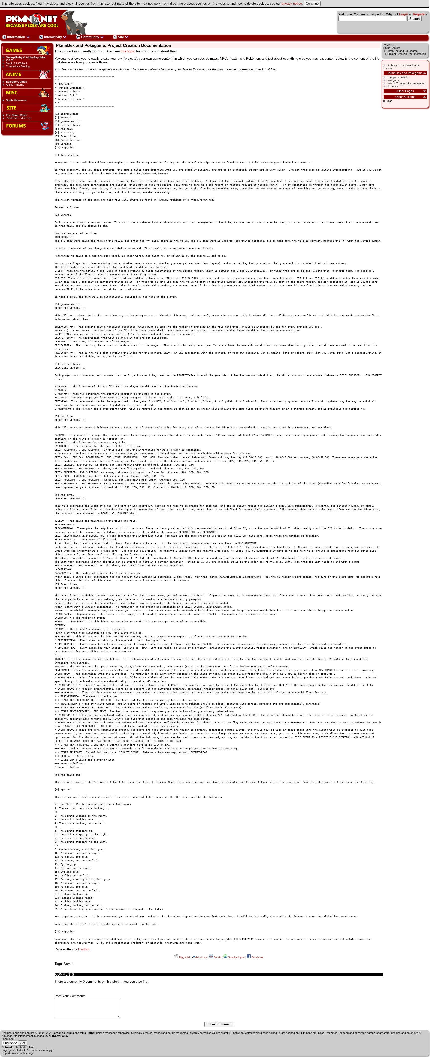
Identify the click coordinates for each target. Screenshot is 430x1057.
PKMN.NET (390, 44)
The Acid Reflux (23, 1047)
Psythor (83, 949)
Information (16, 37)
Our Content (392, 47)
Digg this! (184, 957)
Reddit (217, 957)
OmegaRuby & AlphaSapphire (25, 57)
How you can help (397, 77)
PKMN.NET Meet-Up (18, 118)
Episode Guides (16, 81)
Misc (389, 100)
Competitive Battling (18, 66)
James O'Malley (189, 1032)
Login (403, 14)
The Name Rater (16, 115)
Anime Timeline (15, 84)
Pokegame (393, 80)
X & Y (9, 60)
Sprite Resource (16, 100)
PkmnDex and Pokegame (402, 50)
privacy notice (292, 3)
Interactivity (53, 37)
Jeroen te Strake (63, 1032)
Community (90, 37)
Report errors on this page (18, 1053)
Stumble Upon (236, 957)
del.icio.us (201, 957)
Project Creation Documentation (406, 83)
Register (419, 14)
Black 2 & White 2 (16, 63)
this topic (128, 51)
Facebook (257, 957)
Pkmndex (392, 86)
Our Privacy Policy (56, 1035)
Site (121, 37)
